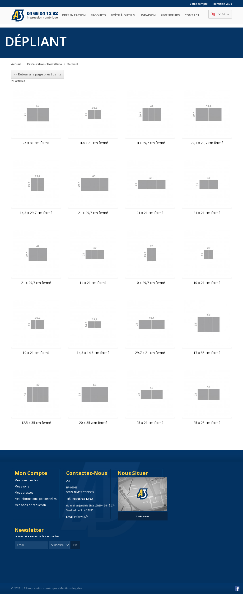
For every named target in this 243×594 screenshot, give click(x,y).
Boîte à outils (123, 15)
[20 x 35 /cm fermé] (93, 393)
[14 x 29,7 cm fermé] (150, 113)
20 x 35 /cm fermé (93, 422)
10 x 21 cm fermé (206, 282)
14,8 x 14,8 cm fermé (93, 352)
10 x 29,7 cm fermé (150, 282)
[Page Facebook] (237, 588)
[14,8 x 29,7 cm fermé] (36, 183)
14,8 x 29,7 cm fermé (36, 212)
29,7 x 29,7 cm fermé (207, 142)
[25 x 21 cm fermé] (150, 393)
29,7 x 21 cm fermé (150, 352)
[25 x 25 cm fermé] (207, 393)
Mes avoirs (22, 486)
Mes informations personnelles (35, 499)
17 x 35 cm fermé (206, 352)
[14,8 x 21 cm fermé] (93, 113)
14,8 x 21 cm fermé (93, 142)
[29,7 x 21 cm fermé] (150, 323)
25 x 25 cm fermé (206, 422)
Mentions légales (71, 588)
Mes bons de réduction (30, 505)
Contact (192, 15)
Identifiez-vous (222, 3)
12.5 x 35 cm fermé (36, 422)
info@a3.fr (81, 517)
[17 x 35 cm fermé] (207, 323)
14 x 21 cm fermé (93, 282)
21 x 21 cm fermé (150, 212)
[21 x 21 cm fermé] (150, 183)
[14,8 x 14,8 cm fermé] (93, 323)
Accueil (16, 64)
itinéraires (143, 516)
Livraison (148, 15)
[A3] (35, 15)
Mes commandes (26, 480)
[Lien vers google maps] (142, 509)
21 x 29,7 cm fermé (93, 212)
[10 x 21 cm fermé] (207, 253)
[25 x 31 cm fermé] (36, 113)
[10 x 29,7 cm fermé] (150, 253)
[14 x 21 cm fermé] (93, 253)
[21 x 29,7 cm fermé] (93, 183)
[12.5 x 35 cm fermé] (36, 393)
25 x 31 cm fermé (36, 142)
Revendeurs (170, 15)
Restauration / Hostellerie (44, 64)
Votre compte (199, 3)
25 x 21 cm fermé (150, 422)
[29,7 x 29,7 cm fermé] (207, 113)
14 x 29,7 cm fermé (150, 142)
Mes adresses (24, 493)
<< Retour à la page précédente (37, 74)
